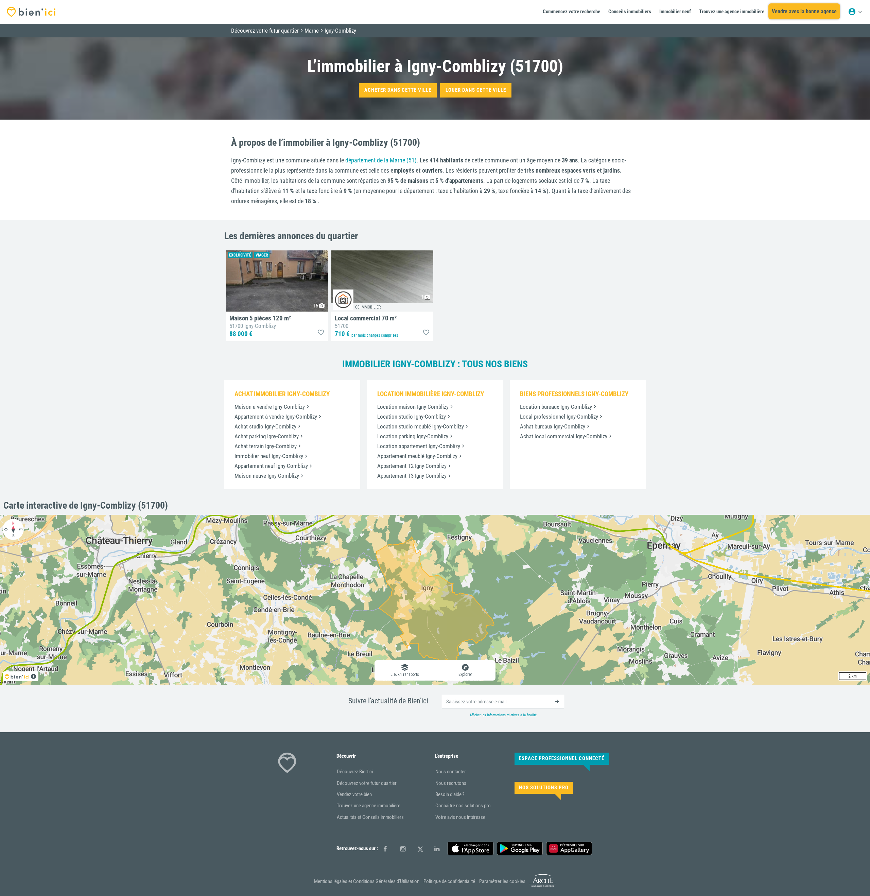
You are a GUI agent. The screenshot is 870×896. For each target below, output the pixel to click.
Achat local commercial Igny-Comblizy (563, 436)
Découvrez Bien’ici (355, 772)
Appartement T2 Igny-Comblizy (412, 465)
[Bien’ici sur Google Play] (519, 848)
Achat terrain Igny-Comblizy (265, 446)
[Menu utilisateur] (855, 12)
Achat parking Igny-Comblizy (266, 436)
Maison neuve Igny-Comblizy (266, 475)
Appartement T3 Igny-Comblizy (412, 475)
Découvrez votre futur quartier (367, 783)
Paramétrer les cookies (502, 881)
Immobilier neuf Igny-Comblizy (268, 456)
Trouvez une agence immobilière (368, 806)
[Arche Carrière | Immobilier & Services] (542, 886)
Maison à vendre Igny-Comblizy (269, 406)
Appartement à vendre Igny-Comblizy (275, 416)
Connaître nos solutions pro (463, 806)
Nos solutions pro (544, 788)
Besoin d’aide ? (449, 794)
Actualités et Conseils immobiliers (370, 817)
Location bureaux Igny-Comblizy (556, 406)
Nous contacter (450, 772)
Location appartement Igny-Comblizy (418, 446)
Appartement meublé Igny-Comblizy (417, 456)
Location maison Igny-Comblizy (413, 406)
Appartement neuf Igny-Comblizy (271, 465)
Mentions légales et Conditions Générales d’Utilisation (366, 881)
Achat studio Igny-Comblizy (265, 426)
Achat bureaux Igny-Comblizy (552, 426)
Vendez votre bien (354, 794)
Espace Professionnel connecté (561, 758)
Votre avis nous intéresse (460, 817)
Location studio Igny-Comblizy (411, 416)
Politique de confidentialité (449, 881)
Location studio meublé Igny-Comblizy (420, 426)
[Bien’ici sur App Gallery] (569, 848)
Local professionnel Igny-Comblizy (559, 416)
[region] (435, 600)
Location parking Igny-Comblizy (412, 436)
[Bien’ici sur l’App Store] (470, 848)
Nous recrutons (450, 783)
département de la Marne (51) (381, 160)
